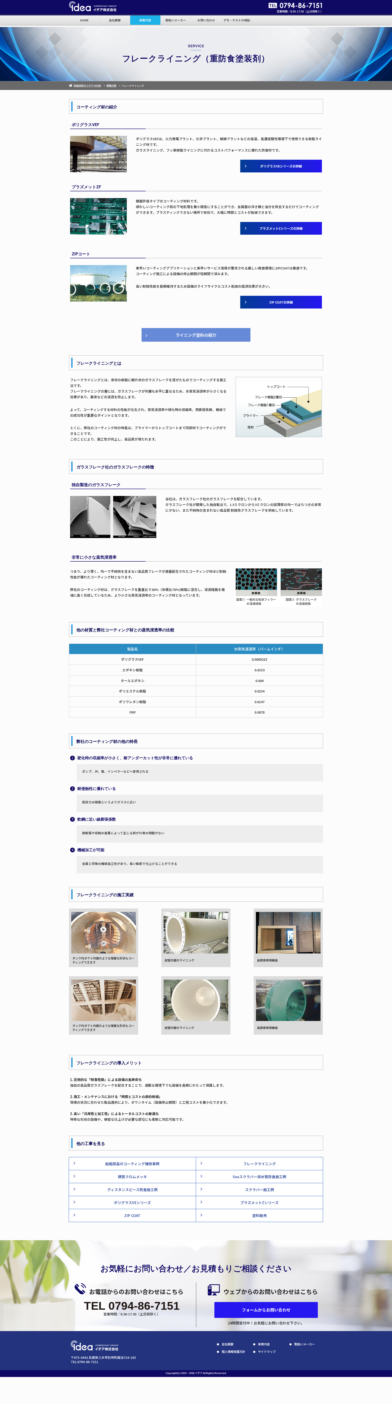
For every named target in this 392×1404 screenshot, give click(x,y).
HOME (84, 20)
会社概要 (115, 20)
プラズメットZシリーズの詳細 (281, 228)
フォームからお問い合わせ (266, 1310)
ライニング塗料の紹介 (196, 335)
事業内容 (145, 20)
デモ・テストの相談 (236, 20)
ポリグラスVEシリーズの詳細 (281, 166)
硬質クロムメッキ (132, 1176)
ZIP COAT (132, 1215)
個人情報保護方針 (233, 1351)
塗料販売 (259, 1215)
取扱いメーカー (175, 20)
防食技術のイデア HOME (87, 85)
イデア (198, 1373)
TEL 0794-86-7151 (132, 1305)
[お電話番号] (295, 5)
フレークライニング (259, 1163)
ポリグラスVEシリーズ (132, 1202)
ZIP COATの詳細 (281, 302)
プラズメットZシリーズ (259, 1202)
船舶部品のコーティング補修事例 (132, 1163)
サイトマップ (267, 1351)
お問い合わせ (206, 20)
